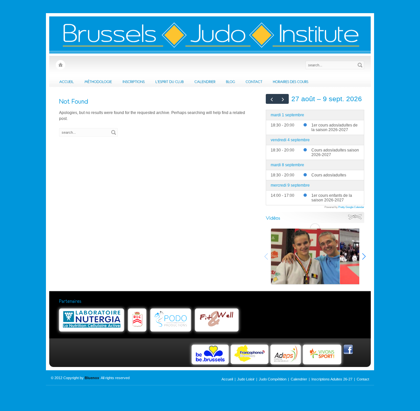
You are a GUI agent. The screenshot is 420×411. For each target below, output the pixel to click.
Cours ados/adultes (328, 175)
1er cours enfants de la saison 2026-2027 (331, 197)
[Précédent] (272, 99)
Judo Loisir (246, 379)
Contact (363, 379)
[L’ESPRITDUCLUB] (169, 81)
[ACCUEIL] (66, 81)
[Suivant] (283, 99)
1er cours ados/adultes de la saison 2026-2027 (334, 127)
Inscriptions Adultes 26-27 (331, 379)
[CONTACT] (253, 81)
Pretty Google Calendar (351, 207)
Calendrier (299, 379)
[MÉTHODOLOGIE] (98, 81)
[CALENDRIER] (204, 81)
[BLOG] (230, 81)
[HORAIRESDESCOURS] (290, 81)
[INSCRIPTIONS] (133, 81)
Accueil (227, 379)
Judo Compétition (272, 379)
